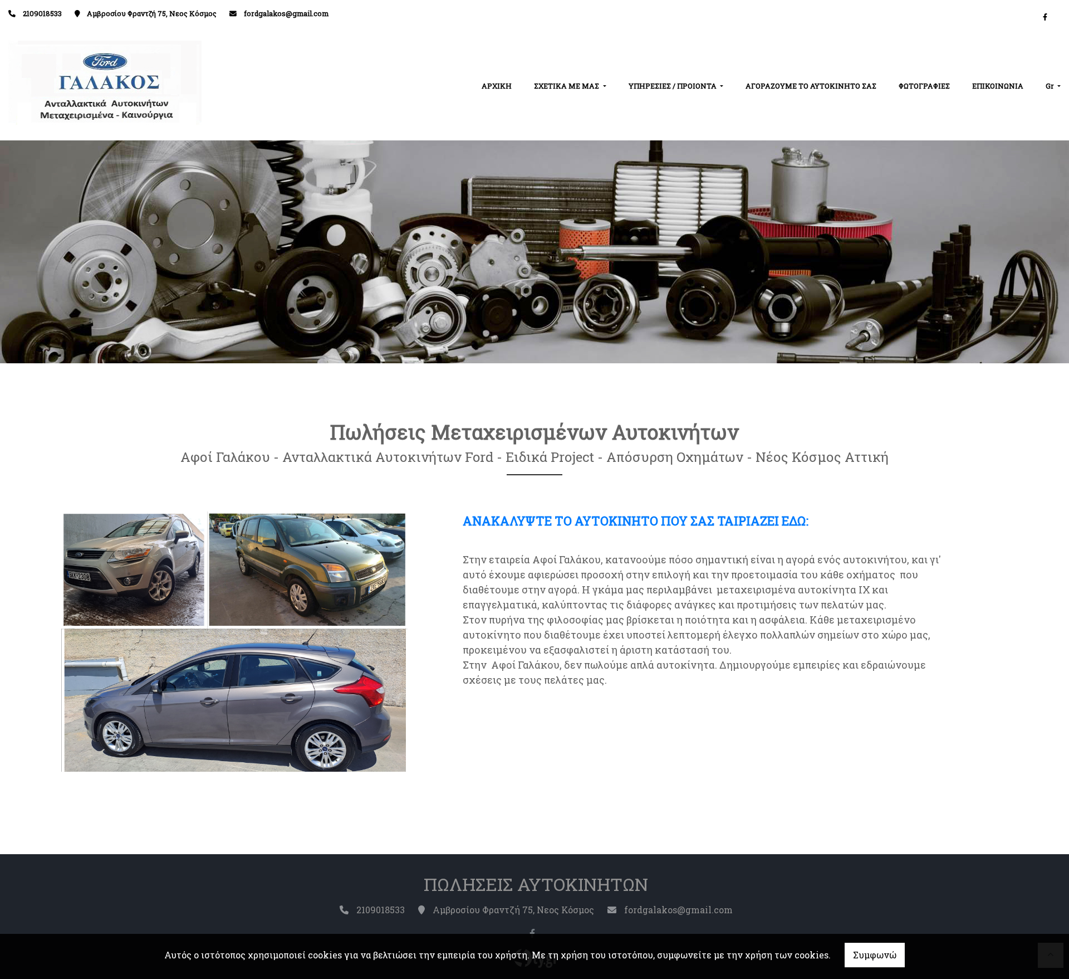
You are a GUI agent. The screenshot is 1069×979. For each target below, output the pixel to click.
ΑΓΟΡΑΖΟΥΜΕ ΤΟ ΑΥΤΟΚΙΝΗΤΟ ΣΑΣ (811, 85)
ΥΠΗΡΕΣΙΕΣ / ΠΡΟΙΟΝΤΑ (673, 85)
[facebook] (1045, 16)
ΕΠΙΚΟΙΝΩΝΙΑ (997, 85)
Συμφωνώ (874, 955)
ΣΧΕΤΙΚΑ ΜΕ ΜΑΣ (567, 85)
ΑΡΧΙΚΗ (497, 85)
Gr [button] (1051, 85)
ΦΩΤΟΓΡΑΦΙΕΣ (924, 85)
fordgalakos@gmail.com (286, 13)
